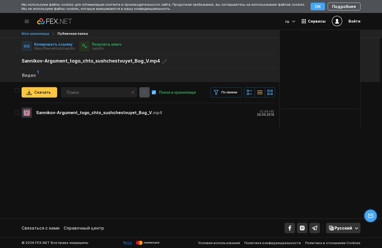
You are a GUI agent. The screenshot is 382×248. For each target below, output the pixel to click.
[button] (314, 21)
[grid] (148, 112)
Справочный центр (84, 228)
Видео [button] (30, 75)
